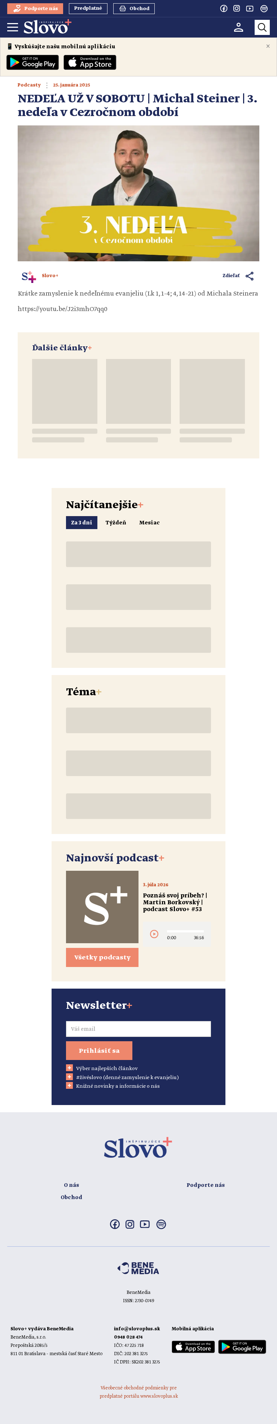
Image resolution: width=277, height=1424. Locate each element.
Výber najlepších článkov (107, 1068)
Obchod (71, 1197)
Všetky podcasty (102, 957)
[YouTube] (249, 8)
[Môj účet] (238, 27)
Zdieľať (231, 276)
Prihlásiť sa (99, 1051)
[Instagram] (236, 8)
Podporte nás (205, 1185)
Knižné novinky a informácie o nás (118, 1086)
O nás (71, 1185)
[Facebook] (223, 8)
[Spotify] (264, 8)
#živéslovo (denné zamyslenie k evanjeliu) (127, 1077)
